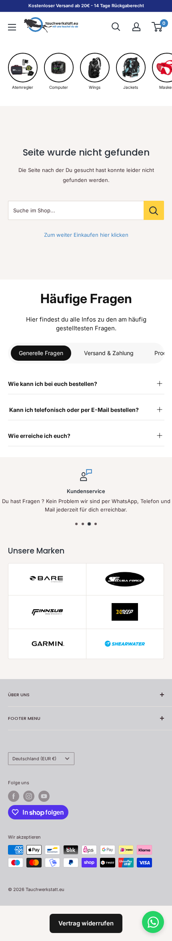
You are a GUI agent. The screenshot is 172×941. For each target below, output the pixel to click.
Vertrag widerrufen (86, 923)
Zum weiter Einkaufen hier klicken (86, 235)
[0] (157, 27)
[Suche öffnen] (116, 26)
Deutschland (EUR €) (34, 758)
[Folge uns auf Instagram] (28, 796)
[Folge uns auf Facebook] (13, 796)
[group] (23, 71)
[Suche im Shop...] (154, 210)
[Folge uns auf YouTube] (44, 796)
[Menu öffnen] (12, 27)
